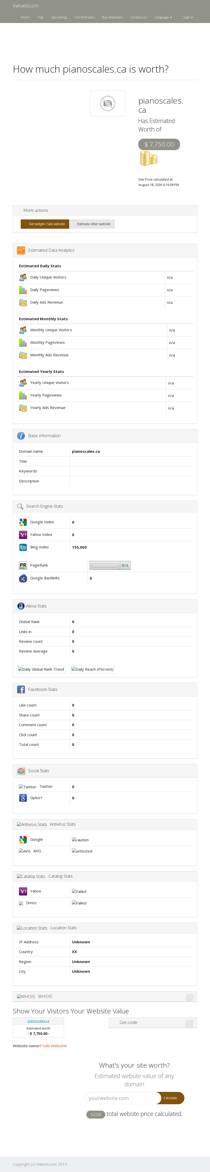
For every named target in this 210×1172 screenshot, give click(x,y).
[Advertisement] (106, 39)
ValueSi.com (26, 5)
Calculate (170, 1098)
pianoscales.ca (38, 1021)
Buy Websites (112, 17)
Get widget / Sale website (46, 224)
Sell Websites (84, 17)
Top (40, 17)
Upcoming (58, 17)
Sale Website (54, 1045)
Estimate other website (93, 224)
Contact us (138, 17)
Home (25, 17)
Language (162, 17)
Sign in (188, 17)
